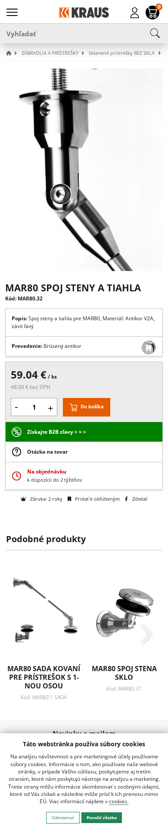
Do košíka (92, 407)
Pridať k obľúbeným (97, 498)
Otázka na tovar (47, 451)
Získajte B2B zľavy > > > (56, 432)
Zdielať (139, 498)
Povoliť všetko (102, 817)
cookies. (118, 801)
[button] (13, 53)
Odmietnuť (63, 817)
